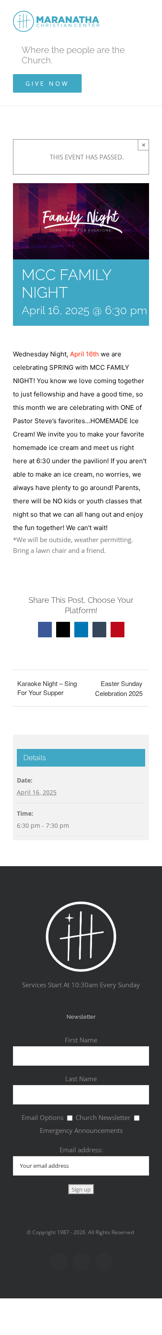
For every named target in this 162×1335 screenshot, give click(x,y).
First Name (81, 1040)
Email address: (81, 1149)
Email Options (43, 1117)
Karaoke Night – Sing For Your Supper (47, 688)
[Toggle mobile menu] (145, 13)
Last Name (81, 1078)
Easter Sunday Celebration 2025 (119, 688)
